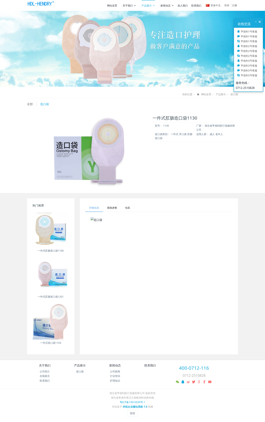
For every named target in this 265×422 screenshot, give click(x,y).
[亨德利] (40, 5)
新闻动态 (165, 5)
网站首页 (112, 5)
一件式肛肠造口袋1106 (51, 250)
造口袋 (234, 94)
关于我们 (128, 5)
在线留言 (45, 376)
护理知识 (115, 380)
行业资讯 (115, 376)
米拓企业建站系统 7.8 (135, 406)
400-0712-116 (194, 368)
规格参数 (112, 207)
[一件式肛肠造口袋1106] (50, 229)
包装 (127, 207)
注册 (234, 5)
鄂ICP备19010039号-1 (132, 402)
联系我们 (196, 5)
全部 (30, 104)
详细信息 (94, 207)
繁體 (132, 413)
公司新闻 (115, 371)
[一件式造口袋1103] (50, 321)
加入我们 (183, 5)
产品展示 (147, 5)
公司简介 (45, 371)
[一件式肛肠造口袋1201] (50, 275)
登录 (226, 5)
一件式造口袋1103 (50, 342)
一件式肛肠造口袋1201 (51, 296)
